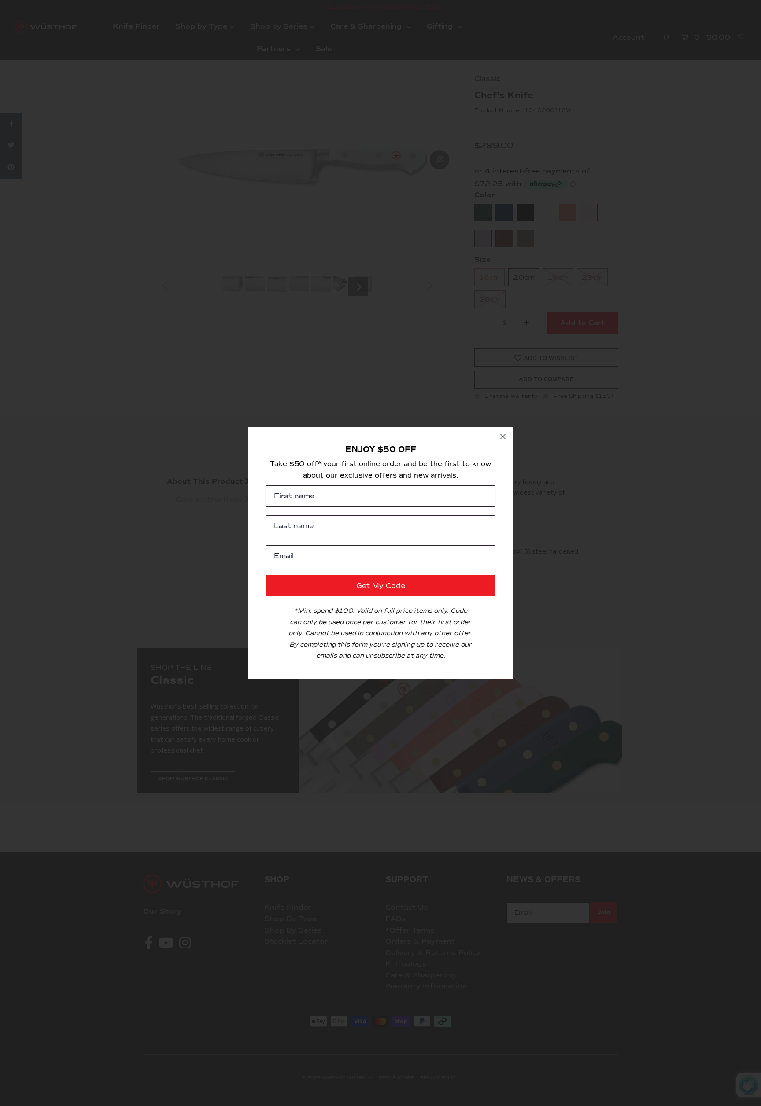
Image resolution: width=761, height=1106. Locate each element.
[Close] (503, 436)
